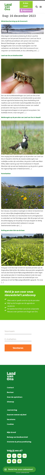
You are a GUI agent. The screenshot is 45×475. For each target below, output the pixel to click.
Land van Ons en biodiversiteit (12, 55)
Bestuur (10, 392)
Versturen (18, 347)
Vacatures (11, 419)
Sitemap (10, 401)
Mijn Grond (11, 432)
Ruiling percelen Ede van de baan (13, 230)
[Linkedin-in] (24, 456)
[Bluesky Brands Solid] (19, 456)
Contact (10, 387)
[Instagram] (14, 456)
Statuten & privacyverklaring (19, 441)
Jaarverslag (12, 410)
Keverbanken (6, 173)
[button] (36, 6)
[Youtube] (9, 461)
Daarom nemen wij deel (16, 414)
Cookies (10, 424)
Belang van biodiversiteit (17, 437)
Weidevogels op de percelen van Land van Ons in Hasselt (21, 117)
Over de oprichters (14, 397)
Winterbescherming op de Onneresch (14, 21)
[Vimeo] (14, 461)
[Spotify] (19, 461)
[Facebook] (9, 456)
